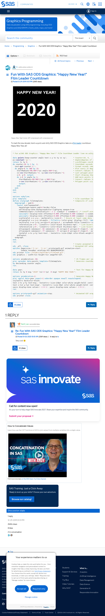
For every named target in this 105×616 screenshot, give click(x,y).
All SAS (71, 4)
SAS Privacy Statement (42, 571)
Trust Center (49, 612)
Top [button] (11, 552)
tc (17, 67)
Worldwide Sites (88, 4)
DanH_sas (25, 324)
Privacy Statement (21, 612)
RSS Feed (63, 56)
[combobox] (51, 38)
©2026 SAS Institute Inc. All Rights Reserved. (73, 612)
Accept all (21, 589)
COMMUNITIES (26, 4)
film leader (77, 143)
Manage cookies (31, 597)
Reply (92, 305)
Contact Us (94, 4)
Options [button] (13, 56)
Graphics (31, 46)
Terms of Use (36, 612)
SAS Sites (100, 4)
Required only (39, 589)
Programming (18, 46)
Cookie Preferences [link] (8, 612)
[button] (8, 74)
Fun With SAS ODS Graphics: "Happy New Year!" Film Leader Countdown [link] (68, 46)
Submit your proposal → (21, 416)
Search (82, 4)
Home (7, 46)
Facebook (3, 604)
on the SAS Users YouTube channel (33, 479)
